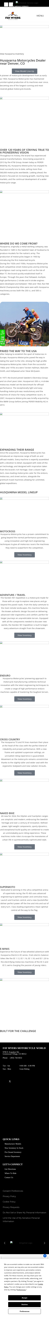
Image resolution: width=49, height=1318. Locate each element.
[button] (4, 1243)
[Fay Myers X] (10, 1081)
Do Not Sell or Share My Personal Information (24, 1212)
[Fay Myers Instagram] (16, 1081)
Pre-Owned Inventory (13, 1152)
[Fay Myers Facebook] (22, 1081)
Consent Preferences (13, 1191)
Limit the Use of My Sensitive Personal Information (21, 1220)
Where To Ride (10, 1173)
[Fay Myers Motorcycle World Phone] (11, 4)
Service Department (12, 1156)
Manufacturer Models (13, 1144)
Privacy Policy (9, 1196)
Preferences (24, 1311)
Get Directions (10, 1169)
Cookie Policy (9, 1202)
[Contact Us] (6, 4)
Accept (24, 1298)
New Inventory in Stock (14, 1148)
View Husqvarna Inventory (12, 54)
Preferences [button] (21, 1290)
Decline (25, 1304)
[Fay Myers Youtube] (4, 1081)
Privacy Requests (11, 1207)
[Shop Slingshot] (24, 1243)
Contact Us (9, 1177)
